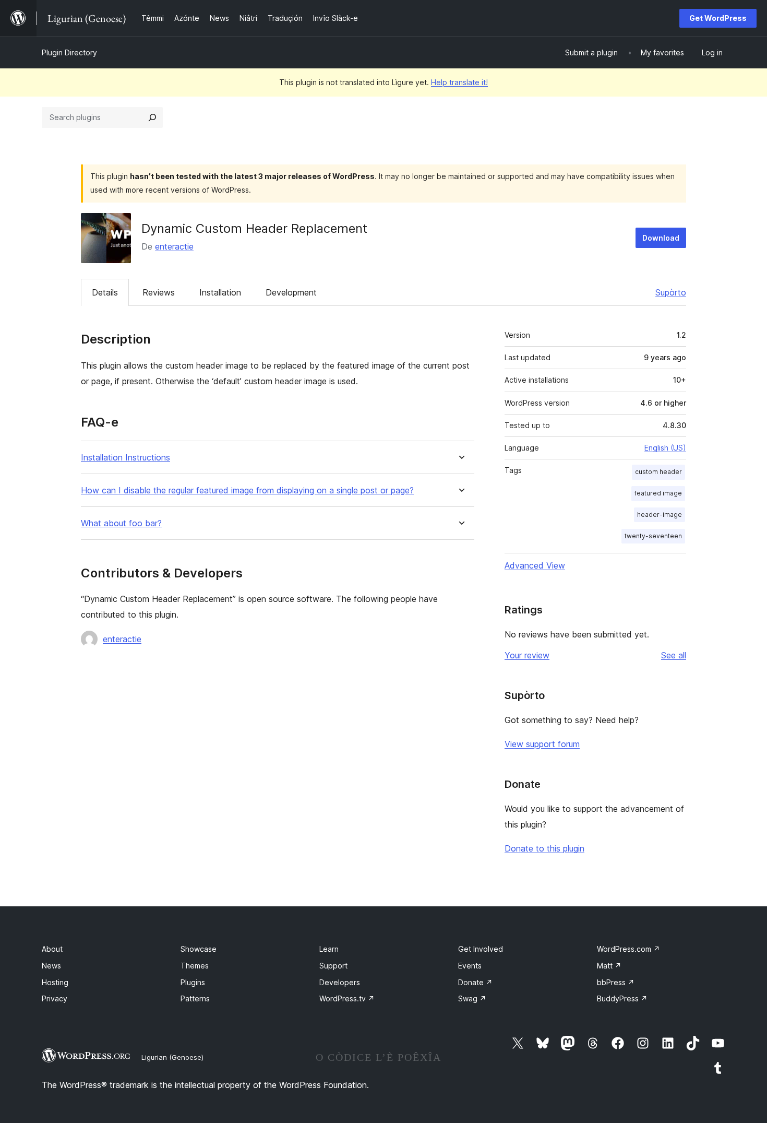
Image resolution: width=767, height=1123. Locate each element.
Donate (475, 982)
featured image (658, 493)
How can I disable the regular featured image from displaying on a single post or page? (247, 490)
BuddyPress (622, 998)
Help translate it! (459, 82)
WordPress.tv (347, 998)
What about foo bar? (121, 523)
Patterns (195, 998)
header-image (659, 514)
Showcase (199, 948)
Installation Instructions (125, 458)
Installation (220, 292)
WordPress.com (628, 948)
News (51, 965)
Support (333, 965)
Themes (195, 965)
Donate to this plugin (544, 848)
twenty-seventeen (653, 536)
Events (470, 965)
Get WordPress (718, 18)
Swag (472, 998)
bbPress (615, 982)
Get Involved (480, 948)
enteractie (174, 246)
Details (105, 292)
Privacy (54, 998)
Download (660, 237)
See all (673, 655)
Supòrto (670, 292)
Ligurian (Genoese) (172, 1057)
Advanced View (535, 565)
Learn (329, 948)
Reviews (158, 292)
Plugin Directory (69, 52)
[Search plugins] (152, 117)
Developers (339, 982)
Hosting (55, 982)
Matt (609, 965)
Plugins (193, 982)
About (52, 948)
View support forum (542, 744)
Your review (527, 655)
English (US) (665, 447)
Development (291, 292)
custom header (658, 472)
